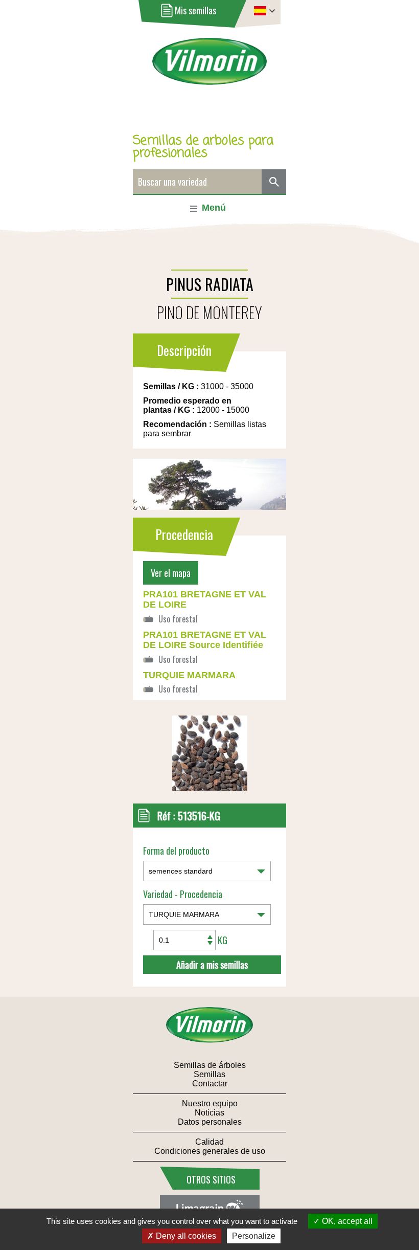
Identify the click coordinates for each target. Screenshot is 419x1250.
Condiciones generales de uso (209, 1151)
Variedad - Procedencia (182, 894)
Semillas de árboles (210, 1065)
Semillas (209, 1074)
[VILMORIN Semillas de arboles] (209, 68)
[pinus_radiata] (209, 788)
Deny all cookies (185, 1236)
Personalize (253, 1236)
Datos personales (210, 1122)
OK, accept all (346, 1221)
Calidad (209, 1141)
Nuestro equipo (210, 1103)
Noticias (209, 1112)
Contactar (209, 1083)
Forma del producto (176, 850)
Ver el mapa (171, 572)
